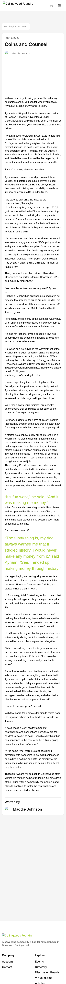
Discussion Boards (47, 972)
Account (7, 961)
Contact (7, 967)
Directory (41, 967)
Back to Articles (18, 26)
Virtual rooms (43, 977)
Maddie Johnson (21, 53)
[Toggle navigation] (59, 5)
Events (39, 961)
